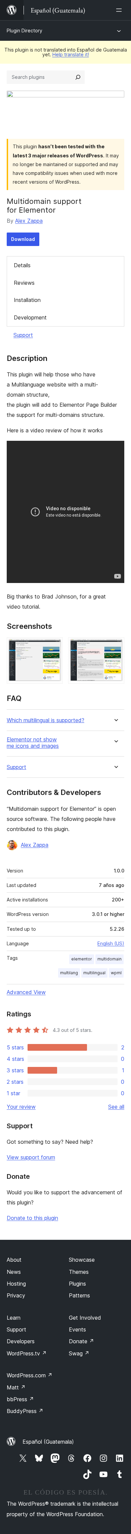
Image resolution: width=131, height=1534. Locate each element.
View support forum (31, 1157)
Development (30, 317)
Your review (21, 1106)
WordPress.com (29, 1375)
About (14, 1259)
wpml (116, 972)
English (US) (110, 943)
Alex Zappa (29, 220)
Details (22, 265)
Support (23, 335)
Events (77, 1329)
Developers (21, 1341)
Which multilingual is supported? (45, 720)
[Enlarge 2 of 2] (115, 646)
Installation (27, 300)
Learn (13, 1317)
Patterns (79, 1295)
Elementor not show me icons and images (33, 742)
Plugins (77, 1283)
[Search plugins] (78, 77)
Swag (79, 1353)
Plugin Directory (24, 30)
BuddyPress (25, 1411)
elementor (81, 958)
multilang (69, 972)
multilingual (94, 972)
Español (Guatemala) (48, 1441)
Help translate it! (70, 54)
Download (23, 239)
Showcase (82, 1259)
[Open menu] (120, 10)
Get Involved (85, 1317)
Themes (79, 1271)
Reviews (24, 282)
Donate (81, 1341)
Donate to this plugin (32, 1218)
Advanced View (26, 992)
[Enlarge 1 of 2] (53, 646)
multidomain (109, 958)
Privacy (16, 1295)
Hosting (16, 1283)
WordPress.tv (27, 1353)
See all (116, 1106)
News (14, 1271)
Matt (16, 1387)
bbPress (20, 1399)
